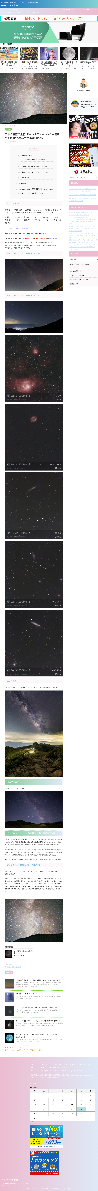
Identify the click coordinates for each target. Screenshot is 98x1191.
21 (72, 1109)
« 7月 (31, 1121)
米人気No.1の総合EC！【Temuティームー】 (15, 13)
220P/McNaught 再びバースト (29, 63)
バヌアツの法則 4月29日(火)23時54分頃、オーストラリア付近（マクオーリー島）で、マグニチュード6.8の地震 (83, 228)
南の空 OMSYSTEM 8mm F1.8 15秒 (32, 167)
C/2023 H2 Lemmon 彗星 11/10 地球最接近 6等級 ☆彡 (36, 1007)
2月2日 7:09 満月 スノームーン (27, 994)
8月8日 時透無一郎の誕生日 (49, 1077)
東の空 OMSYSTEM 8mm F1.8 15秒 (33, 172)
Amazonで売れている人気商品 (11, 10)
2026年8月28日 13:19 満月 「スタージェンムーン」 (9, 64)
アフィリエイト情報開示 (83, 10)
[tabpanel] (9, 59)
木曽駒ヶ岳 (18, 967)
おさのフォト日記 (9, 5)
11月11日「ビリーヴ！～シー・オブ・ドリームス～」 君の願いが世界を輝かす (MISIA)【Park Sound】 (83, 247)
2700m (9, 967)
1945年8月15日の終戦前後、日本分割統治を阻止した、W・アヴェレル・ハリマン (49, 65)
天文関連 (9, 964)
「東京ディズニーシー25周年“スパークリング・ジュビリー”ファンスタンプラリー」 (82, 190)
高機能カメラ (35, 13)
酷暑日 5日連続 (15, 1048)
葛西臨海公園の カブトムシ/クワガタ (80, 212)
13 (62, 1105)
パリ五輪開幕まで (48, 10)
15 (81, 1105)
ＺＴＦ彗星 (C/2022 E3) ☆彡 (78, 217)
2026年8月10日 (25, 156)
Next (96, 59)
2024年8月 (23, 178)
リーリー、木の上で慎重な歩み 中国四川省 (82, 195)
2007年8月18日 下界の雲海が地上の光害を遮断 (34, 189)
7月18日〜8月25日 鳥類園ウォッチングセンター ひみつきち (59, 1074)
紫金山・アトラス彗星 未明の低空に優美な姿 (83, 233)
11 (44, 1105)
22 (81, 1109)
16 (90, 1105)
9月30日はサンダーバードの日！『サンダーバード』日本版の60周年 (83, 200)
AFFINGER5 (67, 1188)
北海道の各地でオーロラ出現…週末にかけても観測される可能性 (38, 980)
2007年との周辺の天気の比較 (33, 160)
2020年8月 (21, 184)
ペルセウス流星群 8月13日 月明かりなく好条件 (26, 1050)
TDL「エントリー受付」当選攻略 (79, 215)
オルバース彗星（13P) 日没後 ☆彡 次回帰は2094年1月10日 (38, 1021)
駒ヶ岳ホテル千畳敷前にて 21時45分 (32, 193)
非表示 (36, 148)
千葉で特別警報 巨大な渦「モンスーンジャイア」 (69, 63)
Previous (2, 59)
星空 (13, 967)
